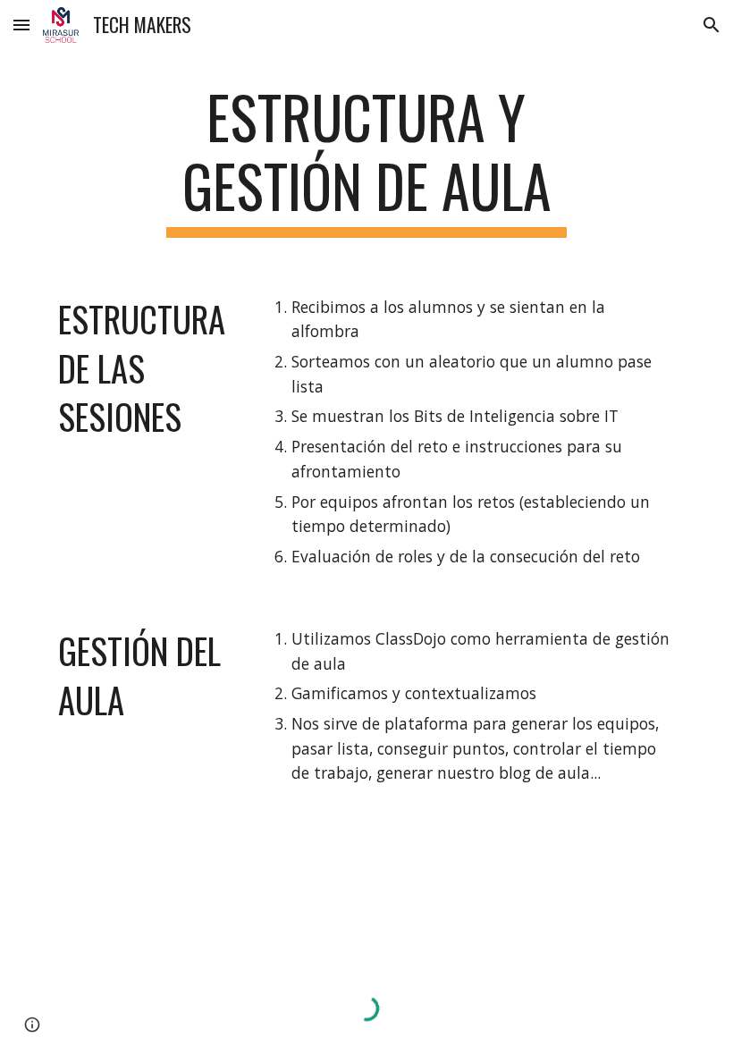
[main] (367, 160)
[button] (21, 24)
